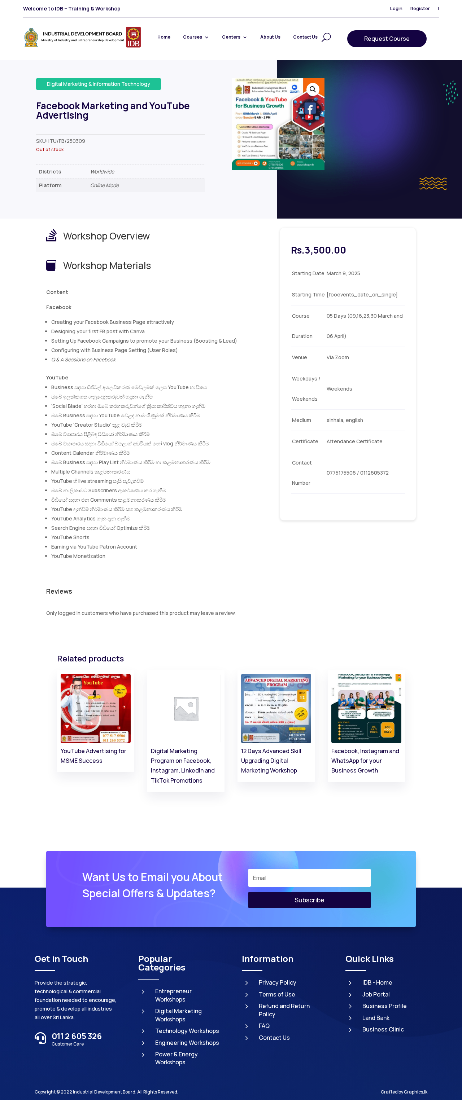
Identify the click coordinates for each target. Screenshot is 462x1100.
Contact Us (305, 37)
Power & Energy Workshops (176, 1058)
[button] (312, 89)
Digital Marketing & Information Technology (98, 83)
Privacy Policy (277, 982)
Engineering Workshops (187, 1043)
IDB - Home (377, 982)
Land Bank (375, 1018)
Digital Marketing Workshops (178, 1015)
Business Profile (384, 1006)
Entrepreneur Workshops (173, 995)
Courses (192, 37)
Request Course (387, 39)
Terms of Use (277, 994)
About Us (270, 37)
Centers (231, 37)
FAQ (264, 1026)
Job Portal (376, 994)
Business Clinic (383, 1029)
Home (163, 37)
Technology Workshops (187, 1031)
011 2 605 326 (77, 1036)
